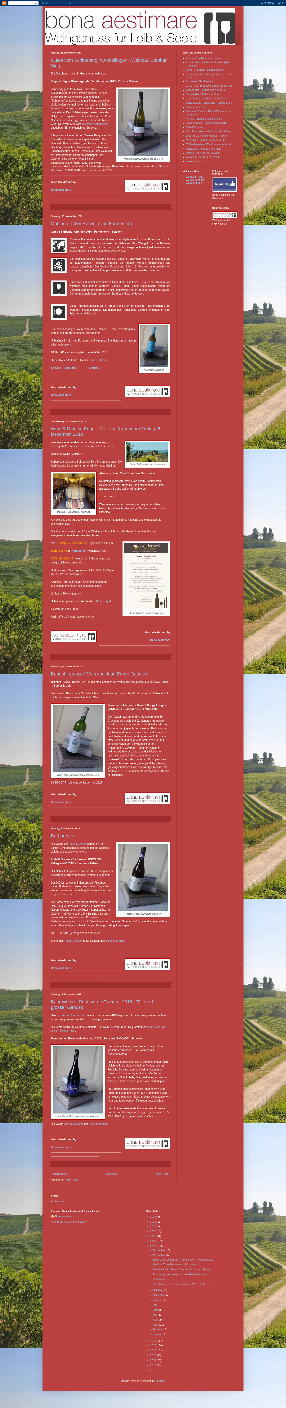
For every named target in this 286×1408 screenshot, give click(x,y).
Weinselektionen (195, 161)
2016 (153, 1350)
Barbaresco (62, 835)
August (157, 1300)
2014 (153, 1360)
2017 (153, 1345)
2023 (153, 1226)
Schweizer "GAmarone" (71, 1015)
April (156, 1319)
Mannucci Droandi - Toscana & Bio (205, 140)
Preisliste (92, 367)
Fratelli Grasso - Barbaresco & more (206, 122)
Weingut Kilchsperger (95, 123)
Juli (155, 1305)
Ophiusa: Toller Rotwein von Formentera (91, 223)
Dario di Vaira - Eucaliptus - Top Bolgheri (209, 102)
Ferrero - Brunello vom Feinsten (204, 118)
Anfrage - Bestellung (64, 367)
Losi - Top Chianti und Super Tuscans (207, 135)
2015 (153, 1355)
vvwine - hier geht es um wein (203, 152)
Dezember (159, 1250)
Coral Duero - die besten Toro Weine (207, 98)
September (159, 1295)
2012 (153, 1370)
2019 (153, 1246)
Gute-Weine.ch (194, 127)
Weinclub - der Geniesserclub (203, 157)
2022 (153, 1231)
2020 (153, 1241)
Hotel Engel (78, 550)
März (156, 1324)
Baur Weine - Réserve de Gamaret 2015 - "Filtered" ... (182, 1284)
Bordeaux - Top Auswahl (200, 81)
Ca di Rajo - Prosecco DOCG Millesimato (209, 85)
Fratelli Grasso (77, 843)
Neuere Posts (59, 1173)
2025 (153, 1216)
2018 (153, 1340)
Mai (155, 1314)
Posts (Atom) (72, 1180)
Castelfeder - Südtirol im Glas (202, 94)
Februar (158, 1329)
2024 (153, 1221)
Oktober (158, 1290)
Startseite (111, 1173)
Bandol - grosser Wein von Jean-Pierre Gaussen (100, 674)
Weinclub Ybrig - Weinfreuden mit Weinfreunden (195, 179)
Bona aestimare (61, 189)
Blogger (160, 1380)
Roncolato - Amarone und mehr (204, 148)
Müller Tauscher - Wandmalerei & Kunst (208, 144)
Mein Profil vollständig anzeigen (69, 1221)
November (159, 1255)
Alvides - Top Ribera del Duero (203, 58)
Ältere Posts (162, 1173)
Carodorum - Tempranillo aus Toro (205, 90)
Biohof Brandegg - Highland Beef (205, 69)
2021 (153, 1236)
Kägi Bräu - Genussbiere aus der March (208, 131)
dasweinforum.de (196, 107)
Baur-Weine (76, 1123)
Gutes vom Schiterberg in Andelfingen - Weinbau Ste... (183, 1259)
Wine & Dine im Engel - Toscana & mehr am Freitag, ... (183, 1269)
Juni (155, 1310)
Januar (157, 1334)
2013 (153, 1365)
